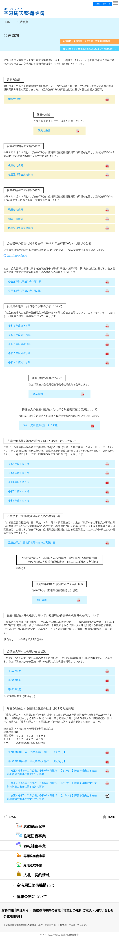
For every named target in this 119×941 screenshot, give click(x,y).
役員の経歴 (44, 130)
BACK (12, 817)
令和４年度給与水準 (19, 334)
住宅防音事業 (35, 836)
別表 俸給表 (15, 219)
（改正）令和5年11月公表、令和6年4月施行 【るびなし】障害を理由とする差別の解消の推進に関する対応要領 (52, 772)
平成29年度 (14, 689)
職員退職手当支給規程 (20, 228)
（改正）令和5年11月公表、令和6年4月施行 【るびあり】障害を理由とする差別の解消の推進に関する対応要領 (52, 785)
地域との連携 (72, 910)
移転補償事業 (35, 846)
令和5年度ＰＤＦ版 (18, 473)
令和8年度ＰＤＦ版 (18, 500)
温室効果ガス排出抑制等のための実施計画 (31, 542)
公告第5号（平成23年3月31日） (26, 281)
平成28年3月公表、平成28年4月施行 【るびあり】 (37, 761)
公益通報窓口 (12, 916)
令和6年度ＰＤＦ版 (18, 482)
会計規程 (42, 600)
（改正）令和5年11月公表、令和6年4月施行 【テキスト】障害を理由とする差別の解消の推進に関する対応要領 (52, 797)
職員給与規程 (15, 209)
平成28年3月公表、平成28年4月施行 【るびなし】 (37, 752)
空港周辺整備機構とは (33, 885)
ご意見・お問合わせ (102, 4)
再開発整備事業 (34, 856)
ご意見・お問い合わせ (97, 910)
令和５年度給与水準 (19, 344)
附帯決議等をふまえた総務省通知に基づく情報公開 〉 (90, 48)
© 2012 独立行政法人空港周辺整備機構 (59, 935)
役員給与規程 (15, 165)
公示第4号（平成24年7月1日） (25, 290)
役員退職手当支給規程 (20, 174)
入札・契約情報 (37, 875)
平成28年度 (14, 680)
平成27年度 (14, 671)
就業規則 (38, 394)
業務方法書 (14, 99)
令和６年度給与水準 (19, 353)
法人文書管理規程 (17, 255)
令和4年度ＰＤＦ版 (18, 464)
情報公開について (29, 896)
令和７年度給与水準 (19, 362)
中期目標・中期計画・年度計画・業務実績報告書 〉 (90, 41)
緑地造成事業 (33, 865)
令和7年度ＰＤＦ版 (18, 491)
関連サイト (23, 910)
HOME (111, 817)
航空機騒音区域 (34, 826)
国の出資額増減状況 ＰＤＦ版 (40, 425)
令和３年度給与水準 (19, 325)
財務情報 (8, 910)
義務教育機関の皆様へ (47, 910)
